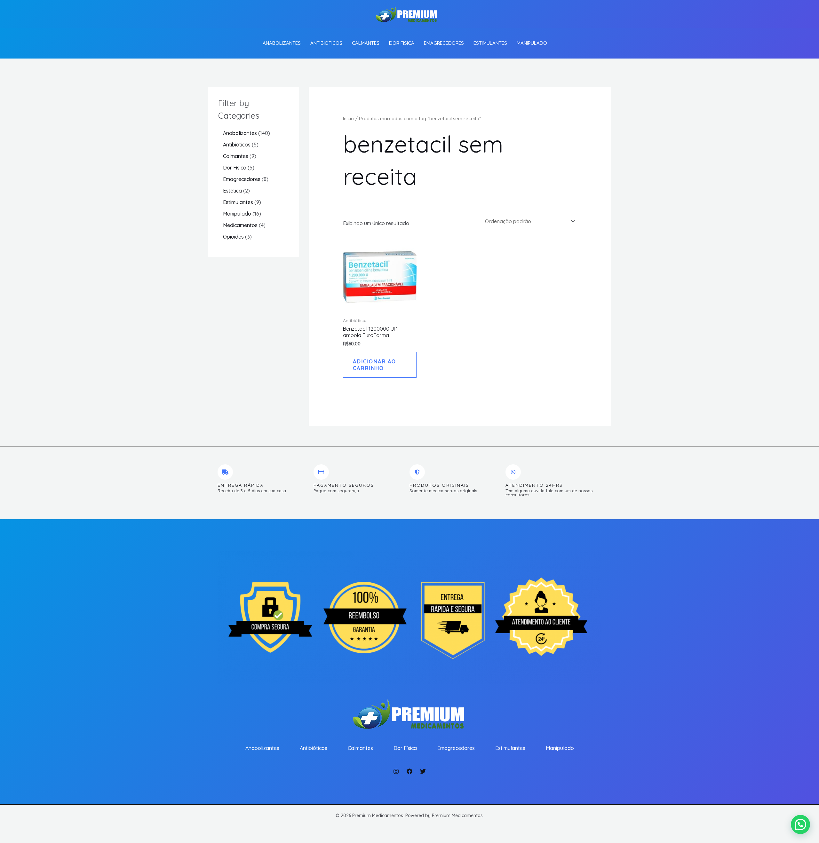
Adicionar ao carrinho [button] (374, 364)
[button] (800, 824)
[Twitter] (423, 771)
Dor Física (401, 43)
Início (348, 118)
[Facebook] (409, 771)
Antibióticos (326, 43)
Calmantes (365, 43)
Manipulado (532, 43)
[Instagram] (396, 771)
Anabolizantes (282, 43)
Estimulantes (490, 43)
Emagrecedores (444, 43)
